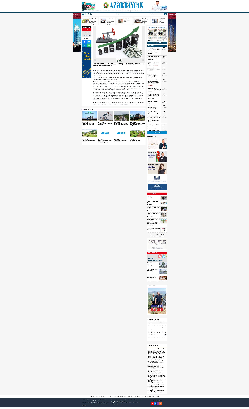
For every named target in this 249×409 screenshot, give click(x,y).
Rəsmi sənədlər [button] (97, 11)
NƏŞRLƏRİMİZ (148, 396)
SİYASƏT (113, 11)
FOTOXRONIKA (149, 11)
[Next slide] (143, 60)
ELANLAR (156, 11)
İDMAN (137, 11)
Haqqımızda (154, 400)
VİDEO (160, 11)
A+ (87, 38)
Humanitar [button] (126, 11)
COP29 (164, 11)
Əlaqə (160, 400)
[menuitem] (119, 60)
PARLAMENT (107, 11)
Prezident (92, 396)
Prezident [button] (88, 11)
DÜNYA (132, 11)
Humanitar (116, 396)
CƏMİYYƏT (142, 11)
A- (84, 38)
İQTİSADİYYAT (119, 11)
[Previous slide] (95, 60)
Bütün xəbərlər (157, 132)
